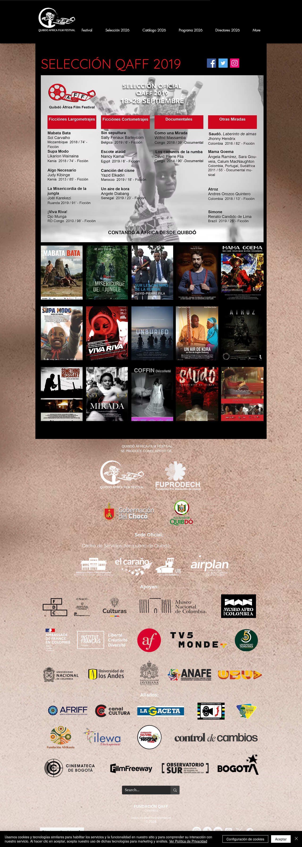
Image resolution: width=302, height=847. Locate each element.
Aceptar (281, 839)
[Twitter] (223, 63)
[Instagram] (234, 63)
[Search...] (175, 790)
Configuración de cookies (245, 839)
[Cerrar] (296, 839)
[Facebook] (211, 63)
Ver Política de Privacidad (188, 841)
